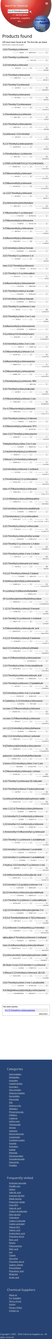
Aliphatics (13, 1109)
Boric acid (13, 1240)
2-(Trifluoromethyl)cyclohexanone (18, 220)
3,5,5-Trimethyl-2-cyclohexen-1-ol (18, 255)
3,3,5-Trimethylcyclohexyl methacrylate (20, 526)
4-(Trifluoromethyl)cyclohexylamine (19, 371)
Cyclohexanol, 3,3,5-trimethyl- (16, 134)
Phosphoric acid (16, 1271)
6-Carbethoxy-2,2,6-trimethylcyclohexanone (23, 701)
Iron (10, 1252)
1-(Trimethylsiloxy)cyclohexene (17, 114)
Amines (12, 1127)
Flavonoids (14, 1099)
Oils (11, 1102)
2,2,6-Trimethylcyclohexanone (16, 75)
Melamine (13, 1274)
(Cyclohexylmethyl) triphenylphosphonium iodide (25, 955)
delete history (43, 1013)
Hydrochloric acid (17, 1233)
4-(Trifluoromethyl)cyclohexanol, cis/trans (21, 771)
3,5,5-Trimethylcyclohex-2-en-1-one (19, 316)
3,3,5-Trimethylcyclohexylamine (17, 124)
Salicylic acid (15, 1192)
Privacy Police (15, 1307)
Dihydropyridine (16, 1156)
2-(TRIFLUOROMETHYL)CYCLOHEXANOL (23, 163)
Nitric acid (13, 1249)
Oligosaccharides (17, 1093)
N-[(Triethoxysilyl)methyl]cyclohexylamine (22, 746)
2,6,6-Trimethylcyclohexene (15, 49)
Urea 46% (13, 1205)
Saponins (13, 1131)
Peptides (13, 1165)
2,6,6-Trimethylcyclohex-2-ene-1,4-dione (21, 553)
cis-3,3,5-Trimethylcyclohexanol (17, 193)
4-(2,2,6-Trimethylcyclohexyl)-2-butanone (21, 638)
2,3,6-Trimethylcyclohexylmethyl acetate (21, 536)
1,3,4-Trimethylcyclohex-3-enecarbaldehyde (23, 665)
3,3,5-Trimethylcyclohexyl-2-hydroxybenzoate (23, 789)
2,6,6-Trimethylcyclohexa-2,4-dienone (20, 418)
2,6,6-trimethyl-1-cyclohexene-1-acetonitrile (22, 849)
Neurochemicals (16, 1134)
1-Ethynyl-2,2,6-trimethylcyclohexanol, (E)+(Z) (24, 972)
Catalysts (13, 1118)
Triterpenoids (15, 1124)
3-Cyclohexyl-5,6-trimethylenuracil (18, 334)
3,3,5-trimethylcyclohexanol (15, 65)
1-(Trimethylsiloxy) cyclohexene (17, 153)
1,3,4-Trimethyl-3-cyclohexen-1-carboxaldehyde (24, 900)
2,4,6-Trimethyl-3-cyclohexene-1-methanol (22, 618)
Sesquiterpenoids (17, 1159)
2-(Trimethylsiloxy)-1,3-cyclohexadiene (20, 516)
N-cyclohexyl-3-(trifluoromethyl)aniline (20, 591)
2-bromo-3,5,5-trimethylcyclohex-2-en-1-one (23, 763)
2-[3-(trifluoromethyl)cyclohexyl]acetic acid (22, 875)
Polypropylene (15, 1246)
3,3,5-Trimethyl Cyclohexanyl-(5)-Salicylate (22, 781)
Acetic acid (14, 1277)
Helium (12, 1189)
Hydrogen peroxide (17, 1183)
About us (13, 1295)
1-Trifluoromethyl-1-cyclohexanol (17, 213)
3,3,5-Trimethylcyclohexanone (16, 94)
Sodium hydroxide (17, 1221)
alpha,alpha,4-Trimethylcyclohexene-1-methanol (24, 937)
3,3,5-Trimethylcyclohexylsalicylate (19, 389)
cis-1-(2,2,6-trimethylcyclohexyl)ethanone (21, 728)
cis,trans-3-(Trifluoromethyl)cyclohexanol (21, 718)
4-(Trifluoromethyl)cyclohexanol (17, 183)
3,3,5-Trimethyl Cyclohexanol (16, 84)
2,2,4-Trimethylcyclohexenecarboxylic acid (22, 675)
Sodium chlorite (16, 1265)
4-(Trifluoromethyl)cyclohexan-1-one (19, 398)
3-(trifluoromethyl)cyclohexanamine (19, 326)
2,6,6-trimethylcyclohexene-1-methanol (20, 469)
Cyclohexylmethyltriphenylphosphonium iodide (24, 798)
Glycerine (13, 1258)
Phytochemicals (16, 1112)
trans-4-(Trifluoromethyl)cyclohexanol (20, 489)
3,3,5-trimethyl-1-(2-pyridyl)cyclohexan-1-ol (22, 884)
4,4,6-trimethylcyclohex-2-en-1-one (19, 344)
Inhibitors (13, 1115)
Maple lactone (15, 1199)
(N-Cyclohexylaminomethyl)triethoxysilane (22, 598)
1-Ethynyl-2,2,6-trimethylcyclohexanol (20, 459)
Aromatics (13, 1087)
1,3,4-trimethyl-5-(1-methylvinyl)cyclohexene (23, 816)
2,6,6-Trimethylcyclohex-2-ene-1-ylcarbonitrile (23, 982)
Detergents (14, 1162)
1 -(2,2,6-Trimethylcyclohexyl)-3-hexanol (21, 608)
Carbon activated (16, 1224)
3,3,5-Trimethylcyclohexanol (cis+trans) (21, 563)
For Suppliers (15, 1298)
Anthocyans (14, 1121)
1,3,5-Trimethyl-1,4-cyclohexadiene (19, 273)
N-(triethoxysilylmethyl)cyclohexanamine (21, 581)
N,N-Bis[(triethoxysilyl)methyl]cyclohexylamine (24, 990)
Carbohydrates (15, 1083)
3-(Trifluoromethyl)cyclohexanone (18, 228)
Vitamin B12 (14, 1227)
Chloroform (14, 1217)
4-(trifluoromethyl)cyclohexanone (18, 238)
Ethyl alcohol (15, 1214)
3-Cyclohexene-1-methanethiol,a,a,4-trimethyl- (24, 927)
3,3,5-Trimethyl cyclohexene (15, 57)
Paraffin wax (14, 1186)
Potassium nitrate (17, 1202)
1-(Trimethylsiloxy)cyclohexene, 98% (19, 381)
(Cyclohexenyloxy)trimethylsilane (18, 203)
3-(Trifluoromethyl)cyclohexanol (17, 173)
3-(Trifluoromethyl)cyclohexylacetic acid (21, 628)
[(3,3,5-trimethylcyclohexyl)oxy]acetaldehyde (23, 892)
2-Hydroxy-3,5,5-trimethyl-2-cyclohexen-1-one (24, 865)
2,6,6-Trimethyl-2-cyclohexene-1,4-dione (21, 544)
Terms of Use (15, 1301)
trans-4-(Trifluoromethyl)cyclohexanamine (22, 658)
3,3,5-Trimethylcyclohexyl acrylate (18, 291)
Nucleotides (14, 1096)
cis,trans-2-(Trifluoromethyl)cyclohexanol (21, 708)
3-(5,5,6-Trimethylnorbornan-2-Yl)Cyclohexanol (24, 918)
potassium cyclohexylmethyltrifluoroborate (22, 756)
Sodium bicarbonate (18, 1211)
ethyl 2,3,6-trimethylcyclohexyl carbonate (21, 736)
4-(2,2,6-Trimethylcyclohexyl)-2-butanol (20, 573)
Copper (12, 1255)
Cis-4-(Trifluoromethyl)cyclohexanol (19, 408)
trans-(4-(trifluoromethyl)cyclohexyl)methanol (23, 945)
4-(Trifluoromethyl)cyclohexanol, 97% (19, 426)
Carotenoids (14, 1137)
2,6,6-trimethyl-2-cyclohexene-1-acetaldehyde (23, 857)
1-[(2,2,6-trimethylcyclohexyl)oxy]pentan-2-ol (23, 910)
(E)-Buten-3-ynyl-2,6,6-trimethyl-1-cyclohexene (24, 965)
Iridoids (12, 1150)
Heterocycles (15, 1105)
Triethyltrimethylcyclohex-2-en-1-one (19, 444)
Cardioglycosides (17, 1140)
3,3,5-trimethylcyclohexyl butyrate (18, 299)
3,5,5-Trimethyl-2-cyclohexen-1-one (19, 306)
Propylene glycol (16, 1236)
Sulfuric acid (14, 1230)
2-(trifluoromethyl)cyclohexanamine (19, 283)
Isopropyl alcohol (16, 1195)
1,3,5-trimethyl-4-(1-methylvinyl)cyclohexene (23, 824)
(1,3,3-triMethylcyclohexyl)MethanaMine (21, 499)
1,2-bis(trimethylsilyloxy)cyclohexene (19, 451)
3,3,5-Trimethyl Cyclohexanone (17, 104)
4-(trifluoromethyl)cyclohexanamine (19, 361)
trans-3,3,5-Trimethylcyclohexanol (18, 265)
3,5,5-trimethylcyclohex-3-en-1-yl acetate (21, 693)
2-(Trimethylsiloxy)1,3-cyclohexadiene (20, 479)
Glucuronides (15, 1090)
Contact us (14, 1311)
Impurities (13, 1080)
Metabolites (14, 1077)
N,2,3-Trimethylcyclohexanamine (18, 144)
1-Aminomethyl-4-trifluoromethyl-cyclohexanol (24, 832)
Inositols (13, 1143)
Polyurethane (15, 1268)
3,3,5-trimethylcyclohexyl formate (18, 248)
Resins (12, 1243)
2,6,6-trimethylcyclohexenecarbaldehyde (21, 508)
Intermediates (15, 1074)
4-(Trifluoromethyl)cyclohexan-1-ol (18, 351)
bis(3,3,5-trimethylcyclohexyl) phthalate (20, 648)
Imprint (12, 1304)
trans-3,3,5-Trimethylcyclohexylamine (20, 434)
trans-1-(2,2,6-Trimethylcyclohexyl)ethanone (23, 808)
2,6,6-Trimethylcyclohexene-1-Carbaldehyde (23, 683)
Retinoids (13, 1153)
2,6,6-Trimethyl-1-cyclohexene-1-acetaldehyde (24, 839)
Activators (13, 1146)
